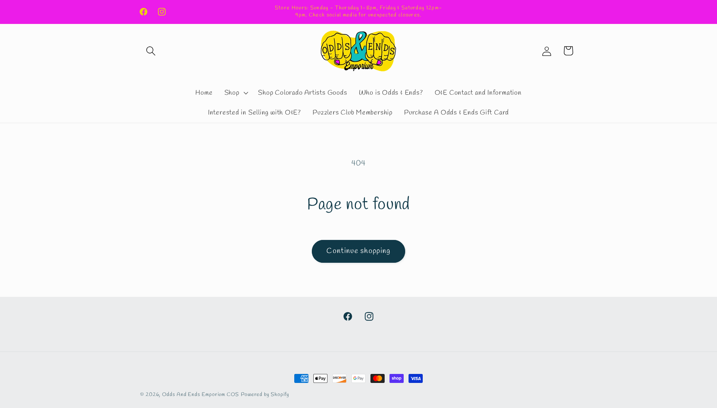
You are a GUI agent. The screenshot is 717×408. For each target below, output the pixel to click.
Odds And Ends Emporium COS (200, 394)
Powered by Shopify (265, 394)
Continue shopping (358, 251)
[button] (150, 50)
